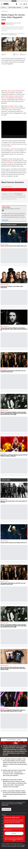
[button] (2, 4)
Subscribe (21, 4)
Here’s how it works (13, 34)
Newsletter (24, 54)
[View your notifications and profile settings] (16, 4)
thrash (9, 92)
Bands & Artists (5, 11)
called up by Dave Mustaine (15, 91)
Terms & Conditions (12, 839)
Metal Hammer (17, 23)
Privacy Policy (18, 838)
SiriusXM (10, 106)
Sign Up (14, 833)
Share (5, 54)
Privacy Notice (19, 194)
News (3, 23)
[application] (14, 128)
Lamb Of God (13, 149)
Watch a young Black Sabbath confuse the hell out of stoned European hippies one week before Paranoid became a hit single (14, 793)
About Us (4, 814)
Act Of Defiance (9, 162)
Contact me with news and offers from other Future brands (14, 829)
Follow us (16, 54)
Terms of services (17, 193)
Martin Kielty (10, 23)
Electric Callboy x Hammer (15, 7)
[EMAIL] (3, 210)
